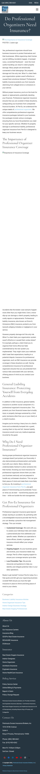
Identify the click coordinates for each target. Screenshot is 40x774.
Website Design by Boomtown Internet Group (14, 771)
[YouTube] (17, 758)
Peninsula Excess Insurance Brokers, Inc (13, 701)
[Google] (4, 758)
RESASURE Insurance (10, 640)
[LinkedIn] (13, 758)
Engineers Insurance (10, 703)
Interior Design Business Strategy (14, 606)
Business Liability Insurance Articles (15, 599)
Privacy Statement (8, 765)
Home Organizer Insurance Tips (13, 603)
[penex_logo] (5, 9)
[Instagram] (25, 758)
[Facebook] (9, 758)
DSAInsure (6, 644)
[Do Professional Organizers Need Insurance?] (17, 40)
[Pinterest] (21, 758)
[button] (37, 9)
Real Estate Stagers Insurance (10, 706)
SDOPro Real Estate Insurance (13, 637)
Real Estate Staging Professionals (14, 609)
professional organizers (22, 109)
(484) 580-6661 (10, 3)
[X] (29, 758)
